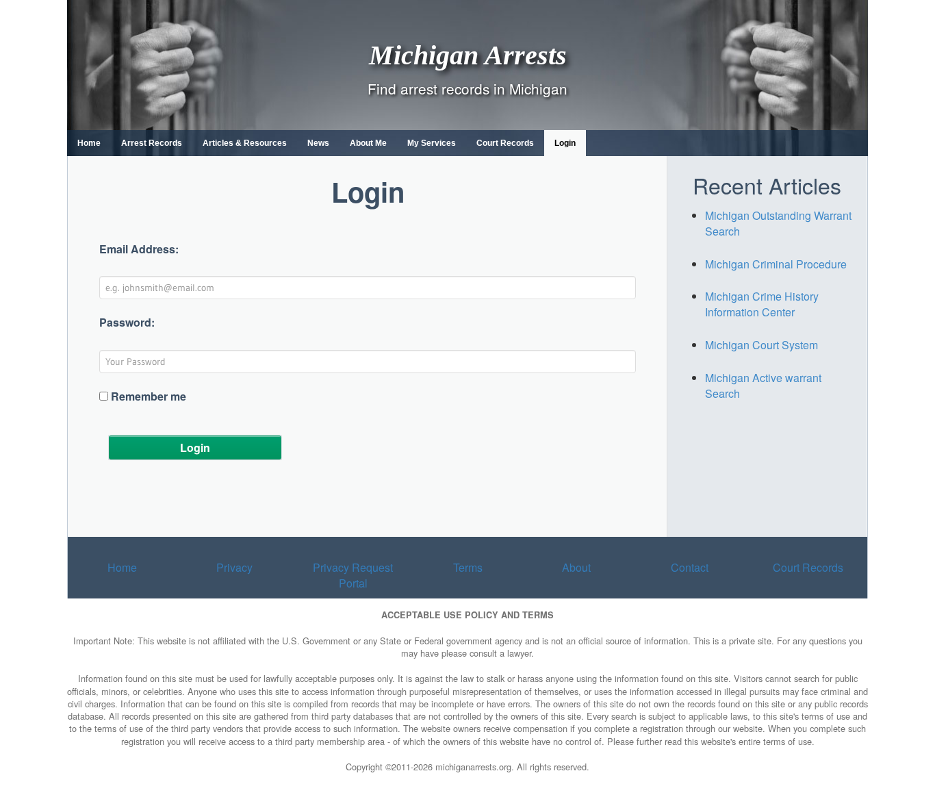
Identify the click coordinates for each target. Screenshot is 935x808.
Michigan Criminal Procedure (776, 264)
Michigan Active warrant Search (763, 385)
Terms (468, 567)
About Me (368, 143)
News (318, 143)
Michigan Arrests (468, 54)
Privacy (234, 567)
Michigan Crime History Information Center (762, 304)
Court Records (505, 143)
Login (565, 143)
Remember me (148, 396)
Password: (127, 322)
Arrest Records (151, 143)
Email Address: (139, 249)
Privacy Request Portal (353, 575)
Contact (689, 567)
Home (89, 143)
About (576, 567)
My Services (431, 143)
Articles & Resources (245, 143)
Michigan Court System (761, 345)
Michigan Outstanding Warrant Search (778, 223)
